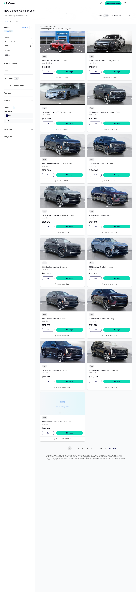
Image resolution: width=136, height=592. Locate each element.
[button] (18, 38)
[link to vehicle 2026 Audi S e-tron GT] (109, 42)
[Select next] (81, 41)
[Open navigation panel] (130, 3)
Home (6, 21)
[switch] (106, 15)
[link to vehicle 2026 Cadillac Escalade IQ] (62, 197)
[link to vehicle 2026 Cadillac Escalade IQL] (109, 352)
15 (101, 448)
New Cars (15, 21)
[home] (52, 3)
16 (105, 448)
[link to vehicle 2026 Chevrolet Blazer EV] (62, 42)
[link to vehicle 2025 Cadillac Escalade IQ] (109, 94)
